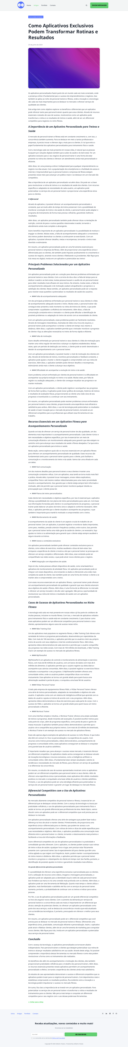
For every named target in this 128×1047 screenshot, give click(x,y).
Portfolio (44, 5)
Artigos (36, 5)
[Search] (86, 5)
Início (13, 1014)
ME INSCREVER (80, 1034)
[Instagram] (110, 1013)
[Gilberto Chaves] (20, 5)
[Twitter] (103, 1013)
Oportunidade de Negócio (36, 17)
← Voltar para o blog (35, 1002)
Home (29, 5)
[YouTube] (116, 1013)
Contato (53, 5)
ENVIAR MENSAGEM (99, 5)
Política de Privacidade (58, 1038)
